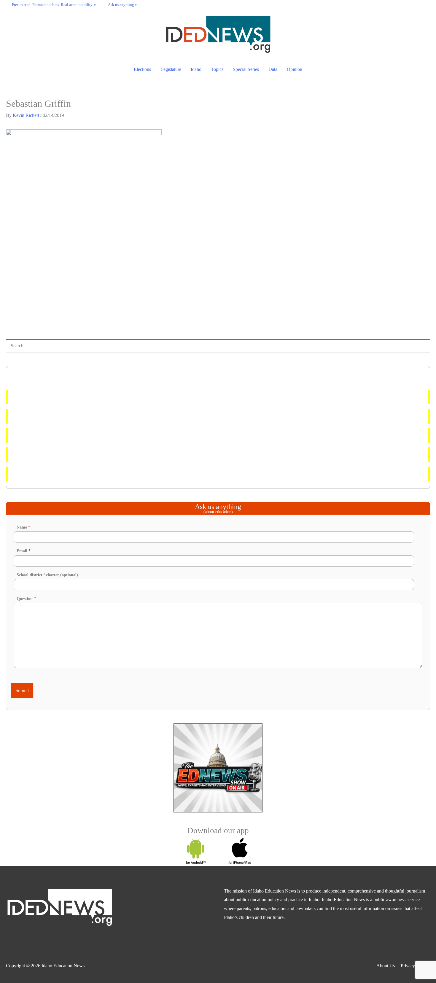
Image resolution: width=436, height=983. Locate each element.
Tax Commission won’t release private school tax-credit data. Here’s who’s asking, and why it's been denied (115, 435)
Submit (22, 690)
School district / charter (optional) (47, 575)
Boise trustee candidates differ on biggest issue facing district (71, 473)
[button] (424, 4)
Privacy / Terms (415, 965)
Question (26, 599)
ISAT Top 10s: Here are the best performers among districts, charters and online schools (96, 397)
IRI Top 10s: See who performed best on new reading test (68, 416)
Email (24, 551)
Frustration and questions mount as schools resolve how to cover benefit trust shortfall (94, 454)
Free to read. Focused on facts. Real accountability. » (54, 5)
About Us (385, 965)
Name (23, 527)
